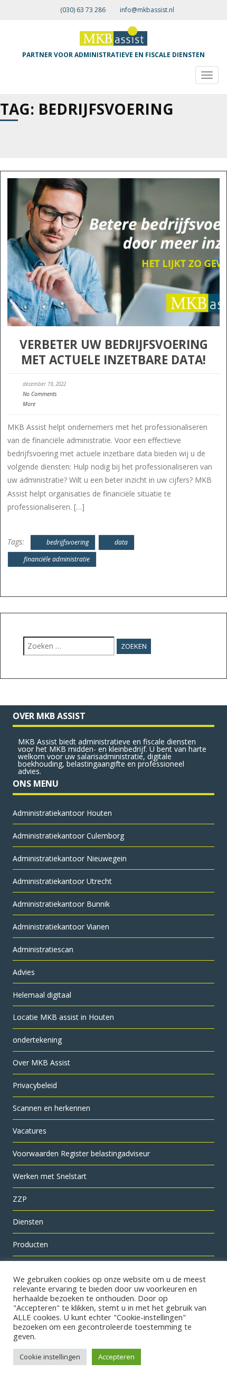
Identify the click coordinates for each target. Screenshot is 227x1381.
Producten (30, 1244)
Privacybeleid (35, 1085)
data (121, 542)
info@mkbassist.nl (147, 9)
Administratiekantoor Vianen (61, 927)
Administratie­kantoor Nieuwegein (70, 858)
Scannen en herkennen (51, 1108)
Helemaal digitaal (42, 995)
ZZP (20, 1199)
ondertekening (37, 1040)
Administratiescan (43, 949)
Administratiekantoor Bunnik (61, 904)
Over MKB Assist (41, 1062)
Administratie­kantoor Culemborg (68, 836)
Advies (24, 972)
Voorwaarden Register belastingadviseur (81, 1153)
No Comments (40, 394)
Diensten (28, 1222)
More (29, 404)
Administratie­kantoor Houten (62, 813)
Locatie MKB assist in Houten (63, 1017)
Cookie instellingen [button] (50, 1356)
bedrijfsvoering (67, 542)
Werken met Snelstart (50, 1176)
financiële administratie (57, 559)
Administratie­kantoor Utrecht (62, 881)
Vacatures (29, 1131)
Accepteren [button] (116, 1356)
